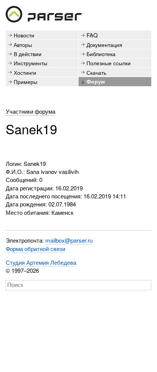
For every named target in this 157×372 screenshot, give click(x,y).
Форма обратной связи (35, 249)
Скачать (96, 72)
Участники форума (30, 111)
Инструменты (30, 63)
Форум (96, 81)
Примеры (25, 81)
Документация (104, 44)
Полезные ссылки (109, 63)
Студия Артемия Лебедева (41, 262)
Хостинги (25, 72)
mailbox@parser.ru (69, 240)
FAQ (92, 35)
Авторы (23, 44)
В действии (28, 54)
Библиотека (101, 54)
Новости (24, 35)
